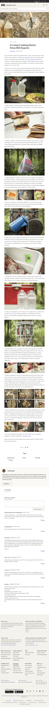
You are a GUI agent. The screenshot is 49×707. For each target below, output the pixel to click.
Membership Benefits (6, 658)
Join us (27, 631)
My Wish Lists (4, 656)
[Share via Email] (27, 447)
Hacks (24, 457)
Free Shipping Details (42, 654)
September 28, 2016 (14, 584)
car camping (26, 57)
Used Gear (3, 670)
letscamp (37, 457)
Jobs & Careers (28, 665)
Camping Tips (10, 457)
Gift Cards (27, 654)
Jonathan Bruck (8, 526)
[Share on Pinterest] (25, 447)
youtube (40, 691)
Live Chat (40, 680)
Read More (6, 483)
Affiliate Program (29, 671)
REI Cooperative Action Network (8, 645)
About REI (39, 665)
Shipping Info (16, 660)
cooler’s (18, 237)
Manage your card (33, 645)
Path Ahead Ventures (18, 672)
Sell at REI (27, 669)
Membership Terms (43, 702)
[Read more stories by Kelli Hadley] (4, 470)
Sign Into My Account (6, 652)
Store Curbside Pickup (18, 658)
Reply (43, 520)
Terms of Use (8, 700)
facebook (34, 691)
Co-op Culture (28, 667)
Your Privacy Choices (19, 700)
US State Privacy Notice (38, 700)
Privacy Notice (28, 700)
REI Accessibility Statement (24, 704)
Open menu (46, 5)
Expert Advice (16, 666)
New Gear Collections (6, 669)
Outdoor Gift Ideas (29, 652)
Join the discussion (8, 499)
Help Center (6, 680)
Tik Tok (30, 691)
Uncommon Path (11, 5)
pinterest (37, 691)
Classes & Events (17, 668)
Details (27, 645)
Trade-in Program (5, 672)
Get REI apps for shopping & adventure (14, 689)
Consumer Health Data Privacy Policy (9, 702)
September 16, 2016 (15, 537)
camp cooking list (32, 59)
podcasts (43, 691)
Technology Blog (41, 672)
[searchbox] (24, 8)
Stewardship (40, 674)
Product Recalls (22, 702)
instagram (27, 691)
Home (11, 41)
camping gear (26, 436)
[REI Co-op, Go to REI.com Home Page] (3, 5)
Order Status (16, 652)
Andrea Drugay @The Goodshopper (13, 512)
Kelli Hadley (12, 51)
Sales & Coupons (41, 652)
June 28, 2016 (16, 526)
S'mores (11, 460)
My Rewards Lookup (6, 654)
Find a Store (23, 680)
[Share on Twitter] (23, 447)
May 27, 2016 (26, 512)
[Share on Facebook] (21, 447)
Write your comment (9, 497)
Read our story (4, 628)
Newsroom (39, 670)
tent (14, 313)
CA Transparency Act (32, 702)
